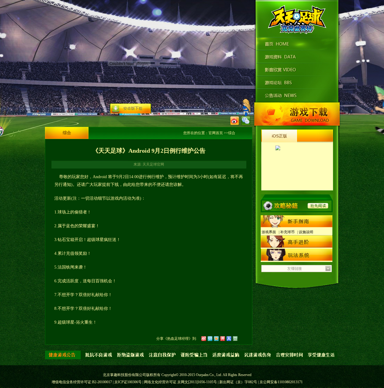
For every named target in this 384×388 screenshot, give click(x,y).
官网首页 (215, 133)
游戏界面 (269, 232)
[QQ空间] (216, 338)
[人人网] (228, 338)
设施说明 (306, 232)
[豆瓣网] (235, 338)
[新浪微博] (203, 338)
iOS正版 (279, 136)
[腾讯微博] (210, 338)
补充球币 (287, 232)
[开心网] (222, 338)
